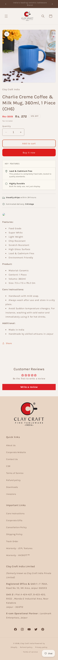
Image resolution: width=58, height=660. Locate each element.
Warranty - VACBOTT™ (18, 555)
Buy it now (29, 152)
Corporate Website (16, 452)
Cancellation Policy (16, 527)
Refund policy (13, 480)
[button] (6, 16)
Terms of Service (15, 473)
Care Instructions (15, 513)
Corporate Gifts (14, 520)
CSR (8, 466)
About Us (11, 445)
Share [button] (9, 343)
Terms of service (30, 652)
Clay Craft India (27, 643)
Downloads (12, 487)
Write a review (29, 386)
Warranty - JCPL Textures (19, 548)
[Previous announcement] (5, 4)
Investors (11, 494)
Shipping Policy (14, 534)
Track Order (12, 541)
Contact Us (12, 459)
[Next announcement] (52, 4)
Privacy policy (41, 647)
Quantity (6, 126)
